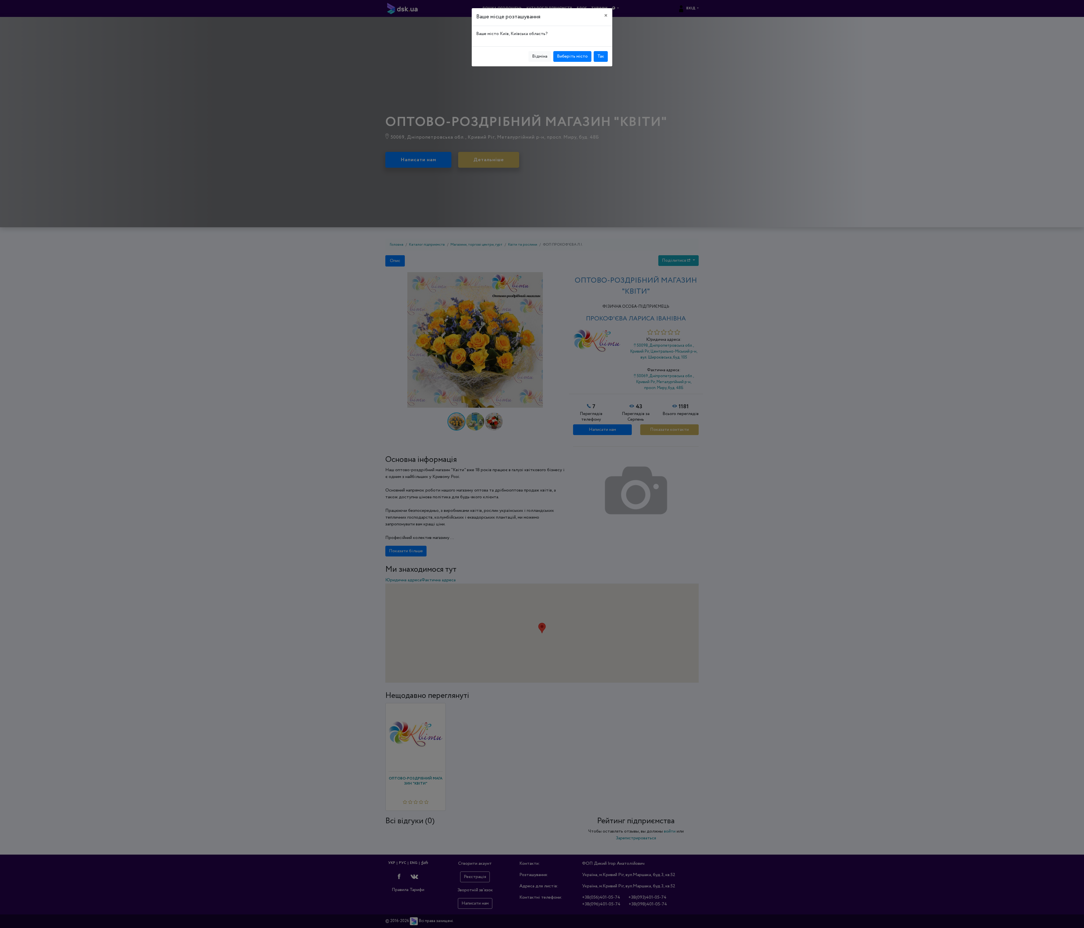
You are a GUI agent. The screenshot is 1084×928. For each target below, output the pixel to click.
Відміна (539, 56)
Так (600, 56)
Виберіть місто (572, 56)
